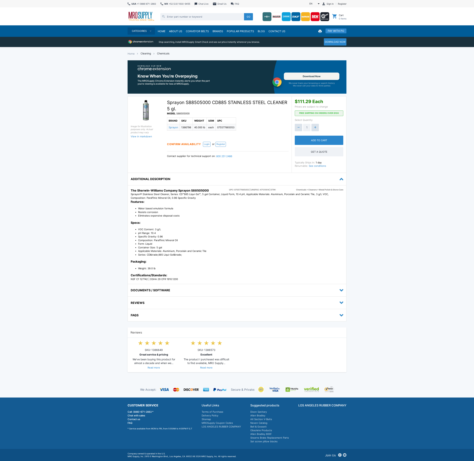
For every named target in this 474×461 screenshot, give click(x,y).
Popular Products (240, 31)
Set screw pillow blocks (264, 441)
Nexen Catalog (258, 422)
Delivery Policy (210, 415)
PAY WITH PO (336, 30)
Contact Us (276, 31)
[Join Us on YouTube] (344, 455)
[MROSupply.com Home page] (141, 16)
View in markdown (141, 136)
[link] (237, 77)
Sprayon (173, 127)
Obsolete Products (261, 430)
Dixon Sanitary (258, 411)
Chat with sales (136, 415)
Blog (261, 31)
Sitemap (206, 419)
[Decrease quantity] (298, 127)
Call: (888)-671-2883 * (140, 411)
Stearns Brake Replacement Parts (269, 437)
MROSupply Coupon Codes (217, 422)
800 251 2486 (224, 156)
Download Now (312, 76)
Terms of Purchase (212, 411)
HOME (161, 31)
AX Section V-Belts (261, 419)
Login (207, 144)
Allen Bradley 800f (260, 433)
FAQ (130, 422)
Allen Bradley (257, 415)
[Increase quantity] (315, 127)
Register (220, 144)
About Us (175, 31)
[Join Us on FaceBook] (340, 455)
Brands (218, 31)
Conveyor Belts (197, 31)
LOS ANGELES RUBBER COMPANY (221, 426)
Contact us (134, 419)
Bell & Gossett (258, 426)
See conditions (317, 165)
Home (131, 53)
